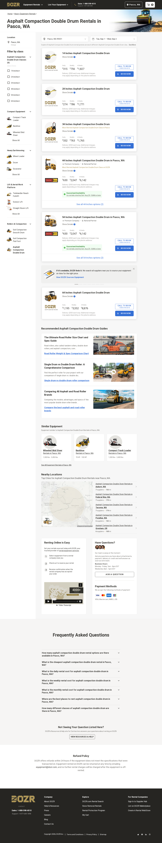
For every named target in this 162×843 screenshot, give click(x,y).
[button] (19, 61)
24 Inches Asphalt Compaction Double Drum (86, 88)
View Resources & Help (82, 737)
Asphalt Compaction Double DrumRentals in (114, 485)
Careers (47, 815)
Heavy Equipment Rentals (25, 14)
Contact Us (49, 824)
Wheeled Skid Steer (52, 451)
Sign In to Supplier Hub (137, 801)
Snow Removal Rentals (92, 806)
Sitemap (103, 834)
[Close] (134, 269)
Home (9, 14)
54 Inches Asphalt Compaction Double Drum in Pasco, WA (93, 217)
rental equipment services (69, 551)
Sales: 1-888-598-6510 (87, 4)
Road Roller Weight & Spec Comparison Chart (66, 353)
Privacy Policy (91, 834)
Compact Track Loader (120, 451)
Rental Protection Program (93, 810)
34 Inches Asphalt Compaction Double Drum (86, 124)
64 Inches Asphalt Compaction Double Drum (86, 292)
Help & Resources (51, 806)
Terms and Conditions (75, 834)
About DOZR (49, 801)
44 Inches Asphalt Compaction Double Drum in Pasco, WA (93, 160)
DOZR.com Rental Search (93, 801)
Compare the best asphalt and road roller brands (64, 409)
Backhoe (84, 451)
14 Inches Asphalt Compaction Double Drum (86, 53)
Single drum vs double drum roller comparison (66, 380)
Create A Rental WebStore (139, 810)
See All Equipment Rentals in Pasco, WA (56, 465)
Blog (46, 819)
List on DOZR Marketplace (139, 806)
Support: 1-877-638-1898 (85, 6)
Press (46, 810)
